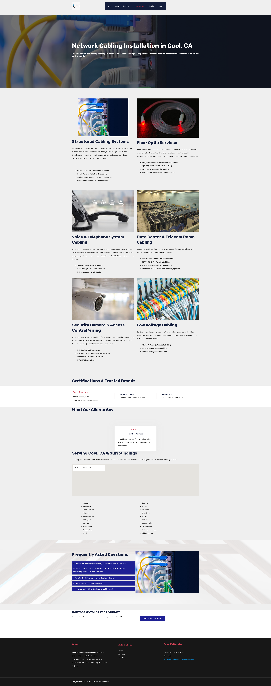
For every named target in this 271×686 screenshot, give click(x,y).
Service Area (139, 6)
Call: (152, 619)
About (117, 6)
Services (126, 6)
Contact (152, 6)
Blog (160, 6)
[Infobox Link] (135, 51)
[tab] (104, 568)
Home (109, 6)
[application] (130, 6)
